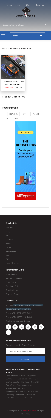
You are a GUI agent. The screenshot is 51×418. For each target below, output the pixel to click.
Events (8, 243)
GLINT (16, 119)
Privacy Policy (11, 274)
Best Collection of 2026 (15, 376)
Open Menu (3, 36)
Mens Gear (31, 395)
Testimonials (11, 251)
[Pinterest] (41, 327)
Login (9, 5)
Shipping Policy (12, 290)
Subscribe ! (25, 359)
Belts (24, 388)
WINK (25, 114)
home (4, 48)
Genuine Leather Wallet (15, 391)
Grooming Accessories (15, 395)
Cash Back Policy (13, 286)
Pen (31, 379)
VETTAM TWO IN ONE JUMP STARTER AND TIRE (13, 83)
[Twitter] (15, 327)
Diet (36, 379)
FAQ (7, 235)
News (8, 255)
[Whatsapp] (8, 332)
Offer (8, 259)
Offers (41, 5)
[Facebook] (8, 327)
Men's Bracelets (12, 382)
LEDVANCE (13, 114)
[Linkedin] (21, 327)
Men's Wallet (33, 391)
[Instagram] (34, 327)
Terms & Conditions (14, 278)
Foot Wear (10, 385)
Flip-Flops (25, 382)
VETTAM (36, 114)
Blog (8, 232)
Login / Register (12, 263)
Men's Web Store (29, 411)
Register (18, 5)
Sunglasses (10, 379)
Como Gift (35, 382)
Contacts (9, 239)
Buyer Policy (11, 282)
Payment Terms (12, 294)
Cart (30, 5)
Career (9, 247)
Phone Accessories (24, 385)
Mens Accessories (13, 398)
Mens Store (27, 398)
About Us (9, 228)
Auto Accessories (13, 388)
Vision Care (22, 379)
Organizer (31, 376)
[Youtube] (28, 327)
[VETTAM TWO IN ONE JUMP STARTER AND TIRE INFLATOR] (13, 67)
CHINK (6, 119)
